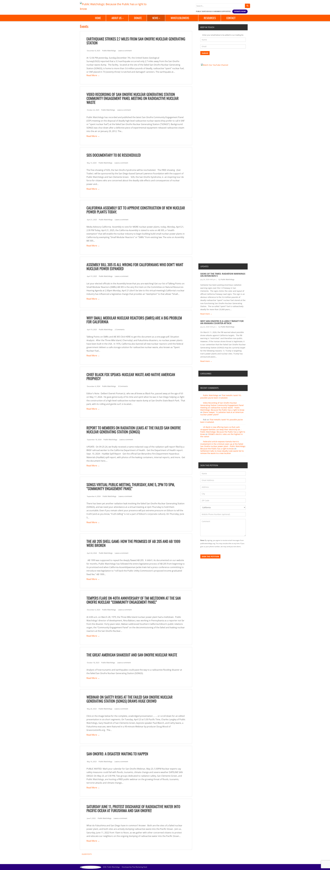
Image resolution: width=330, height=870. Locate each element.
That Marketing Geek (139, 867)
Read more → (206, 314)
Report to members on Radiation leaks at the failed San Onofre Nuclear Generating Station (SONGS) (133, 429)
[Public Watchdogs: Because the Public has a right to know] (115, 6)
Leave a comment (125, 50)
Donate (138, 18)
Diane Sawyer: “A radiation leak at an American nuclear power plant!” (222, 413)
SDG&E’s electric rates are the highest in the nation (221, 435)
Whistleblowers (180, 18)
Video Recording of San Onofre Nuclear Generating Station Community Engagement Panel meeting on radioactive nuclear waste (132, 98)
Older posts (87, 854)
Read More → (93, 75)
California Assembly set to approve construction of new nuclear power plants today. (135, 209)
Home (98, 18)
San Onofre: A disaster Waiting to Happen (117, 753)
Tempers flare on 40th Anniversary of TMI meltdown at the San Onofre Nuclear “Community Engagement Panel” (133, 600)
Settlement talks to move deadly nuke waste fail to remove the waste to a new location (222, 452)
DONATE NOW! (240, 11)
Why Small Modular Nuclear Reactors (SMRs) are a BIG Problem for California (134, 319)
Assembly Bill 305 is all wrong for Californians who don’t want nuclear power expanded (134, 266)
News (155, 18)
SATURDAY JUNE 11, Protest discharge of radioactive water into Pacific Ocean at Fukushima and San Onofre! (133, 808)
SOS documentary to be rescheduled (113, 155)
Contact (231, 18)
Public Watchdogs (109, 50)
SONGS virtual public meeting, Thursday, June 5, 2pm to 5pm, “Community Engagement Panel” (130, 486)
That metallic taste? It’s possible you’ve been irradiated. (220, 396)
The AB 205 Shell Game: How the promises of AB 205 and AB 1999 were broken (133, 543)
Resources (210, 18)
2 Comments (120, 329)
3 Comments (123, 386)
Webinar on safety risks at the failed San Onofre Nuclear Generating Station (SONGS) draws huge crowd (129, 699)
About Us (117, 18)
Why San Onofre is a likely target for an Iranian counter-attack (222, 322)
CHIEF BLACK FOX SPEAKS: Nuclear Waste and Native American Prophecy (130, 376)
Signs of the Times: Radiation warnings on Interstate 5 (222, 274)
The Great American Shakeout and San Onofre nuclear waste (131, 654)
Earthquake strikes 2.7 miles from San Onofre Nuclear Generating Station (135, 40)
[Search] (247, 6)
